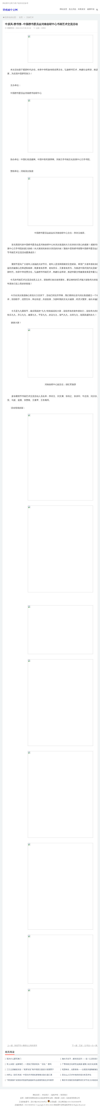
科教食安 (81, 9)
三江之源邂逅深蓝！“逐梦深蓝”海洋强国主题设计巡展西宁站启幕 (30, 1070)
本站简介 (45, 1095)
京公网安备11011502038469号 (69, 1102)
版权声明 (54, 1095)
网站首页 (63, 9)
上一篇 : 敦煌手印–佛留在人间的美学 (22, 1046)
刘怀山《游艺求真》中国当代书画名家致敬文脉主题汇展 (29, 1075)
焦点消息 (72, 9)
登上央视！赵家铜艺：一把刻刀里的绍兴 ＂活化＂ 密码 (29, 1064)
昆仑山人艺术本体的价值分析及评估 (76, 1075)
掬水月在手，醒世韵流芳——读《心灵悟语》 (80, 1059)
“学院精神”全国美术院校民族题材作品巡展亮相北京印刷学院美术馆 (30, 1081)
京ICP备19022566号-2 (39, 1102)
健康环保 (90, 9)
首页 (21, 17)
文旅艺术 (30, 17)
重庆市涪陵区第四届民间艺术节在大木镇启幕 (80, 1080)
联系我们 (64, 1095)
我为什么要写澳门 (14, 1059)
